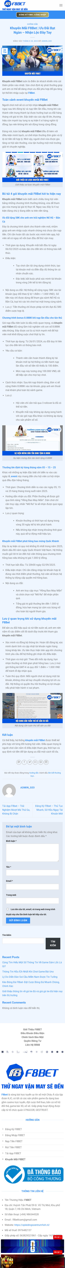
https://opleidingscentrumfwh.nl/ (32, 1225)
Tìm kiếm (6, 935)
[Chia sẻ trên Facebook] (24, 762)
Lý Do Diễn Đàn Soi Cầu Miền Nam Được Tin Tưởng (30, 976)
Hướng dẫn (32, 24)
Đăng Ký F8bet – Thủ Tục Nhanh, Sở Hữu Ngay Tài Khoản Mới (49, 810)
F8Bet (31, 92)
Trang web (11, 895)
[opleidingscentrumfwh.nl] (24, 5)
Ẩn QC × (57, 1237)
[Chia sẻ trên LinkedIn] (46, 762)
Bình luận (11, 841)
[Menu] (61, 5)
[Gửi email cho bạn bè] (35, 762)
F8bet (5, 1094)
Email (9, 881)
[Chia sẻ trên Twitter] (29, 762)
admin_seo (47, 41)
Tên (8, 867)
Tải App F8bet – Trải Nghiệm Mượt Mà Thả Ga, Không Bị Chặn (16, 810)
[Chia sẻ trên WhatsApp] (18, 762)
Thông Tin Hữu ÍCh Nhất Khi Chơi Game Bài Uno (28, 971)
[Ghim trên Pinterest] (40, 762)
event (14, 476)
